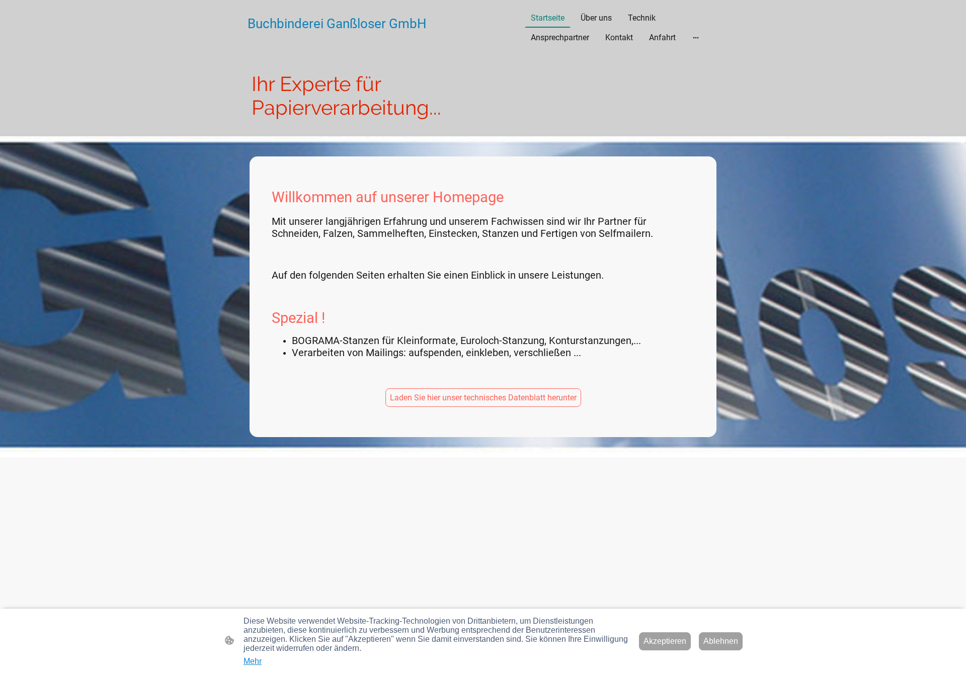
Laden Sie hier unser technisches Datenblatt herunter (483, 397)
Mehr (253, 661)
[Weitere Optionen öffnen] (696, 37)
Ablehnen (720, 641)
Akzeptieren (664, 641)
